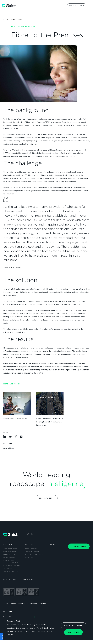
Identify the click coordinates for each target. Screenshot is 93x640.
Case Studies (28, 579)
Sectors (29, 544)
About (6, 604)
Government (29, 557)
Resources (23, 604)
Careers (33, 604)
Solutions (8, 544)
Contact (43, 604)
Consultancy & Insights (11, 565)
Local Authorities (31, 548)
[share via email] (21, 437)
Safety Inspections (9, 557)
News (13, 604)
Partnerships (10, 579)
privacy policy (35, 631)
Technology (55, 544)
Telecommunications (10, 571)
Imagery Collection (9, 560)
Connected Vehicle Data (11, 563)
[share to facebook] (16, 437)
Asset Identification (10, 548)
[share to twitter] (10, 437)
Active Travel (7, 568)
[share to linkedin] (4, 437)
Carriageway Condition (11, 551)
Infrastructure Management (34, 554)
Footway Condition (10, 554)
